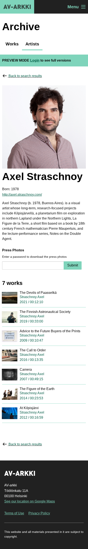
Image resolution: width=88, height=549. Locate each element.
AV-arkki (17, 7)
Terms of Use (14, 513)
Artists (32, 44)
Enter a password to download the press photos (34, 256)
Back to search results (25, 76)
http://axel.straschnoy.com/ (22, 194)
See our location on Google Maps (29, 501)
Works (12, 44)
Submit (72, 265)
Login (35, 60)
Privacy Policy (39, 513)
